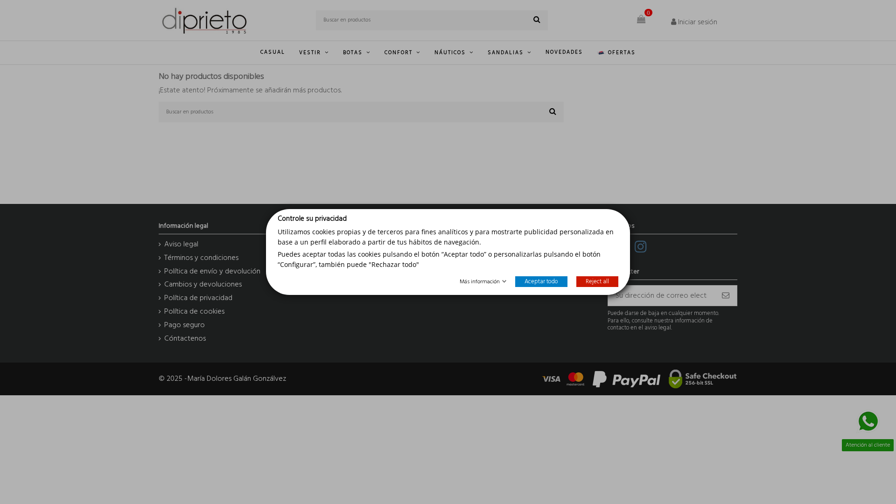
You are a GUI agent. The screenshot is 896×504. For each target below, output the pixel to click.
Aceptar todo (541, 282)
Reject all (597, 282)
